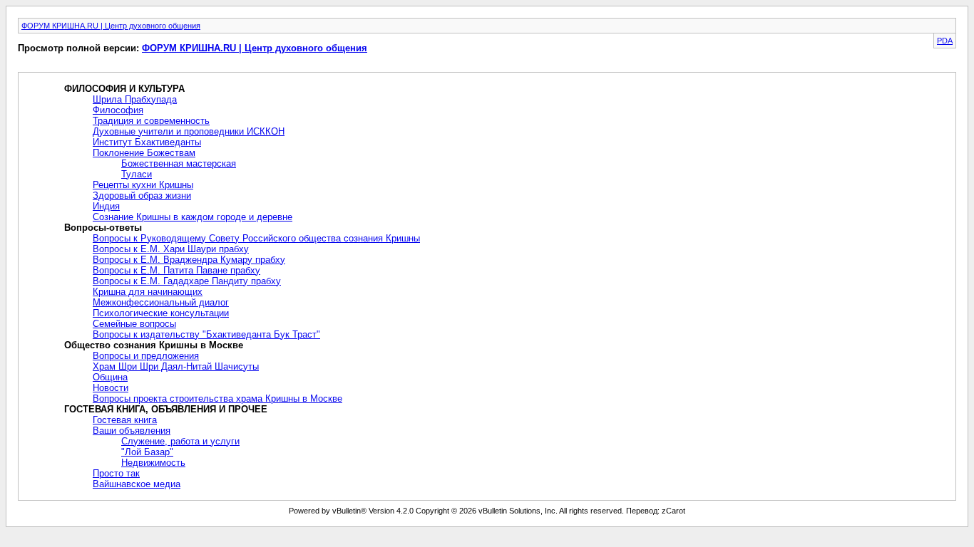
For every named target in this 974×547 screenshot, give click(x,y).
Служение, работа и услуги (180, 441)
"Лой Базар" (147, 452)
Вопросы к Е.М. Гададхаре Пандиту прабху (187, 281)
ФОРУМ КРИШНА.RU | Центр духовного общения (110, 25)
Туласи (136, 174)
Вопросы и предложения (146, 355)
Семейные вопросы (134, 323)
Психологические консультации (161, 313)
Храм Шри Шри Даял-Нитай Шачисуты (176, 366)
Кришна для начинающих (148, 291)
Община (110, 377)
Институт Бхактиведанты (147, 142)
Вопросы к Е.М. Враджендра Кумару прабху (189, 259)
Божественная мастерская (178, 163)
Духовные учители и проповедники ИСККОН (188, 131)
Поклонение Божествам (144, 152)
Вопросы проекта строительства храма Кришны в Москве (217, 398)
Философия (118, 110)
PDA (945, 40)
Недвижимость (153, 462)
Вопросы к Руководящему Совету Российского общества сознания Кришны (256, 238)
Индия (106, 206)
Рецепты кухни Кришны (143, 184)
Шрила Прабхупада (135, 99)
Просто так (116, 473)
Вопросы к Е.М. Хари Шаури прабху (171, 249)
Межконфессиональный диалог (161, 302)
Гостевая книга (125, 420)
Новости (110, 387)
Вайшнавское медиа (136, 484)
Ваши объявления (131, 430)
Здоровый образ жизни (142, 195)
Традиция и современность (151, 120)
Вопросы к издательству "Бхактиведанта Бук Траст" (206, 334)
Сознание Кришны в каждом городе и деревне (192, 217)
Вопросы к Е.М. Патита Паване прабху (176, 270)
